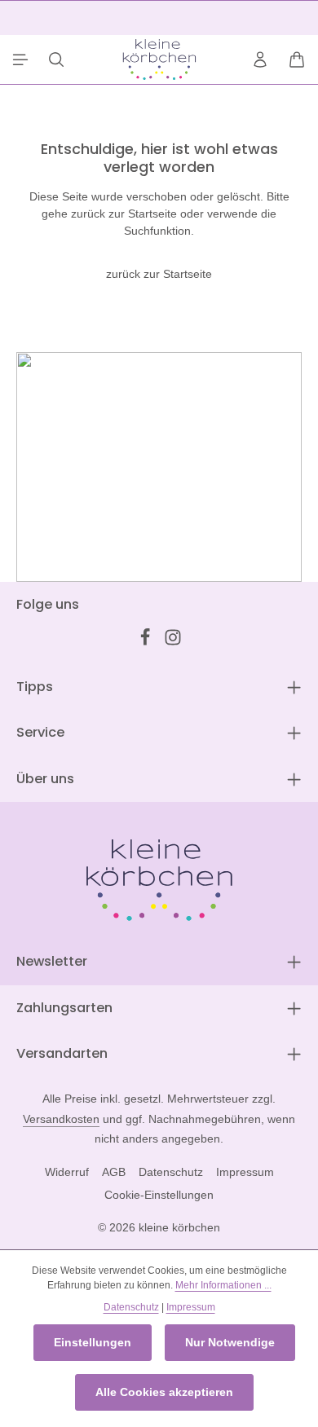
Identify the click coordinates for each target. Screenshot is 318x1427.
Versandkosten (61, 1118)
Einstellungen (92, 1342)
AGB (114, 1171)
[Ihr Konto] (260, 59)
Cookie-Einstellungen (159, 1194)
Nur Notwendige (230, 1342)
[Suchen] (56, 59)
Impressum (245, 1171)
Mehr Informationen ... (223, 1285)
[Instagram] (173, 642)
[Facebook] (146, 642)
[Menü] (20, 59)
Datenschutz (171, 1171)
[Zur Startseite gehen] (159, 59)
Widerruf (67, 1171)
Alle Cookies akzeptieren (164, 1391)
